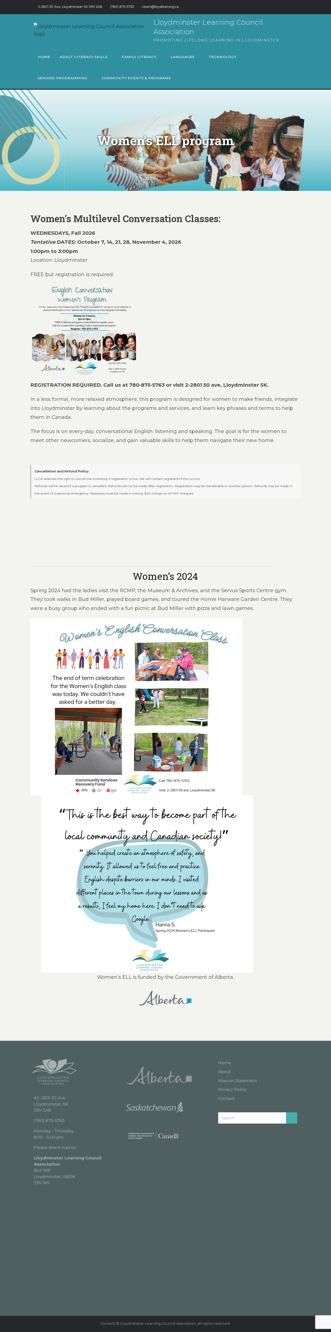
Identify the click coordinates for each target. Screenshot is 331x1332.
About (224, 1071)
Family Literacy (139, 57)
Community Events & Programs (136, 78)
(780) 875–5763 (122, 7)
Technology (222, 57)
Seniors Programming (62, 78)
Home (44, 57)
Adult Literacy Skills (84, 57)
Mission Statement (237, 1080)
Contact (226, 1098)
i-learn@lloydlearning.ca (160, 7)
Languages (183, 57)
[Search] (291, 1118)
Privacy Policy (232, 1089)
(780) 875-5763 (49, 1120)
